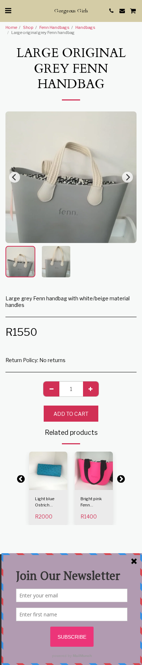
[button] (8, 11)
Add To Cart (48, 484)
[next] (127, 177)
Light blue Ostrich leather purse (47, 502)
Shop (28, 27)
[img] (48, 471)
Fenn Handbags (54, 27)
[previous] (14, 177)
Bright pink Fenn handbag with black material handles (93, 502)
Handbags (85, 27)
